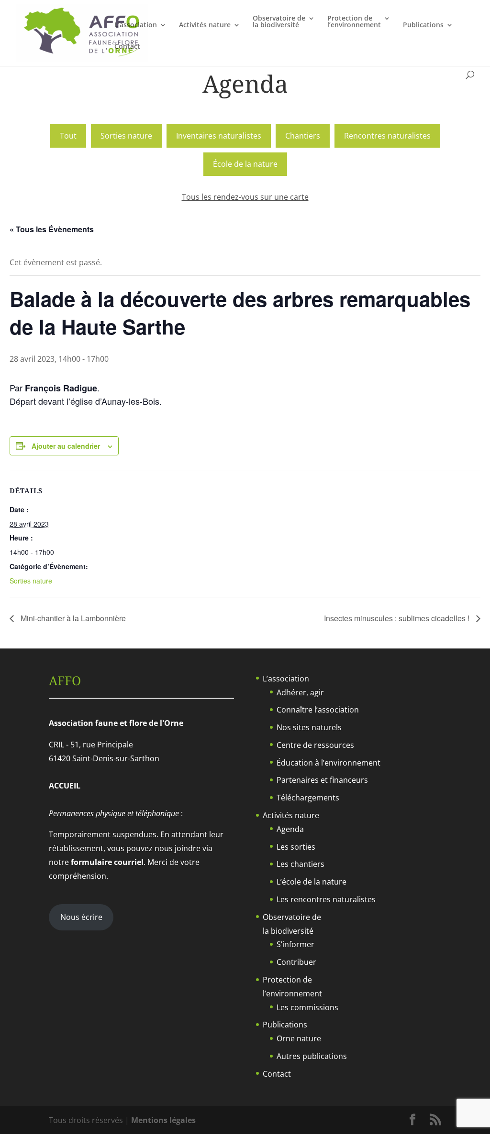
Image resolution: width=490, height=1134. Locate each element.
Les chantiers (300, 864)
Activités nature (205, 25)
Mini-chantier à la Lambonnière (72, 618)
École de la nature (245, 164)
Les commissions (307, 1007)
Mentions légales (163, 1120)
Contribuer (296, 962)
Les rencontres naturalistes (326, 899)
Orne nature (299, 1038)
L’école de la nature (311, 881)
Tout (68, 135)
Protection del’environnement (354, 22)
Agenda (290, 829)
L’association (135, 25)
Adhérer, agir (300, 692)
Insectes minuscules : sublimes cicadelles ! (397, 618)
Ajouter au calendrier (66, 446)
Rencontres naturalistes (387, 135)
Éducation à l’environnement (328, 762)
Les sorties (296, 847)
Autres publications (312, 1056)
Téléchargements (308, 797)
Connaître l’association (318, 709)
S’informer (295, 944)
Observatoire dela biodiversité (279, 22)
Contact (127, 47)
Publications (423, 25)
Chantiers (302, 135)
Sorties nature (126, 135)
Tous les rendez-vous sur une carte (245, 197)
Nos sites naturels (309, 727)
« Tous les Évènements (52, 229)
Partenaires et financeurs (322, 780)
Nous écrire (81, 917)
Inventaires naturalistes (218, 135)
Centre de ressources (315, 745)
